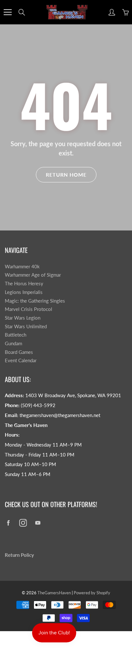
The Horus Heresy (24, 283)
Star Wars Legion (22, 318)
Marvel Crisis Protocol (28, 309)
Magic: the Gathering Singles (35, 301)
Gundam (13, 343)
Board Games (19, 352)
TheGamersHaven (54, 592)
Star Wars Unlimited (26, 326)
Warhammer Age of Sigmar (33, 275)
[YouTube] (37, 523)
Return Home (66, 174)
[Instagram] (23, 523)
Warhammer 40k (22, 266)
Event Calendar (21, 360)
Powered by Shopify (92, 592)
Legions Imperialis (24, 292)
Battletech (15, 335)
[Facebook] (8, 523)
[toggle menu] (7, 12)
